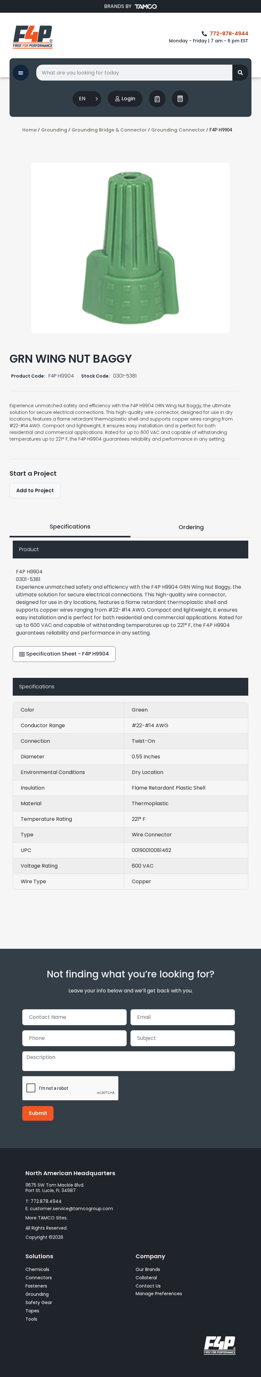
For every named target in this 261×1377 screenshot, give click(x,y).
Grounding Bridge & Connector (109, 130)
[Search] (240, 73)
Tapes (32, 1311)
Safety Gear (38, 1302)
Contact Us (148, 1286)
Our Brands (148, 1269)
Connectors (38, 1277)
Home (29, 130)
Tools (31, 1319)
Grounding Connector (178, 130)
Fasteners (36, 1286)
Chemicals (37, 1269)
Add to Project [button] (35, 490)
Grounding (54, 130)
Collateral (146, 1277)
